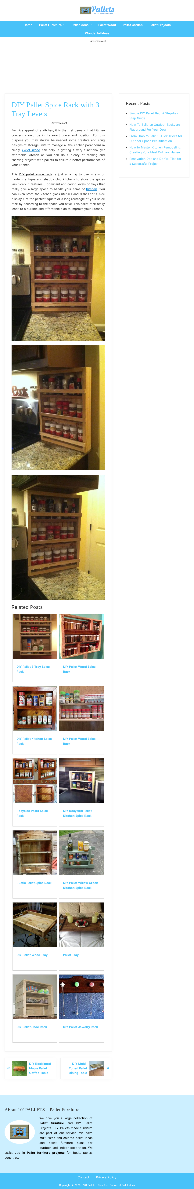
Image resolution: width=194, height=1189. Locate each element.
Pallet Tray (71, 955)
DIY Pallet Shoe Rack (31, 1027)
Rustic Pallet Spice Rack (34, 883)
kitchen (91, 189)
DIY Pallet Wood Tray (32, 955)
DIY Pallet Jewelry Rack (80, 1027)
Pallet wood (31, 150)
